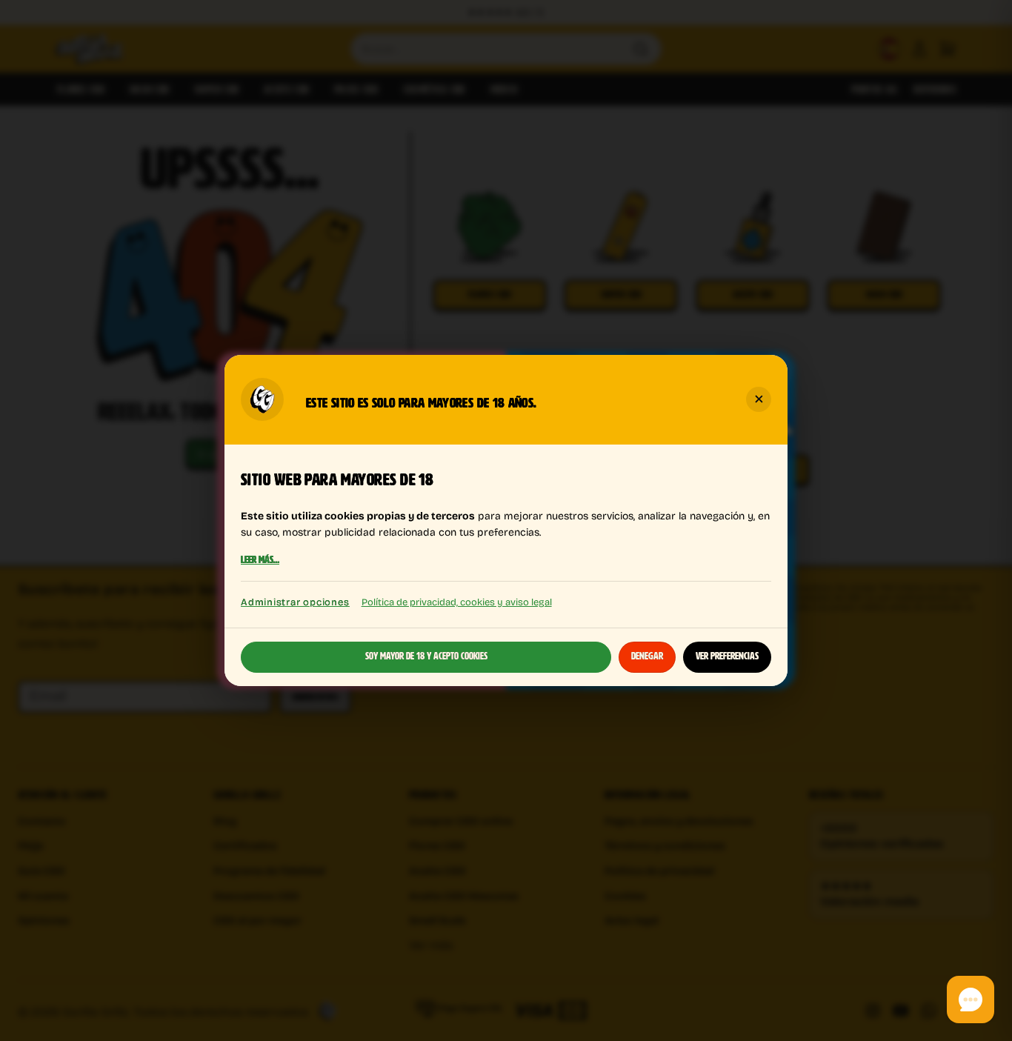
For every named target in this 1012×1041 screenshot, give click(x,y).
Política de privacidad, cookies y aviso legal (457, 601)
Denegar (647, 656)
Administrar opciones (295, 602)
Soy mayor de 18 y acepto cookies (426, 656)
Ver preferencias (727, 656)
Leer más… (260, 561)
